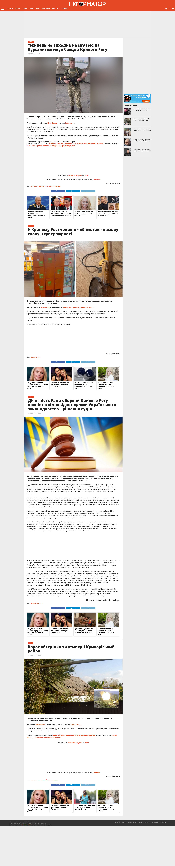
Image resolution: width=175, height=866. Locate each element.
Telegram (78, 175)
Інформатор (69, 123)
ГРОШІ (31, 9)
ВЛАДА (25, 9)
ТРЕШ (38, 9)
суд (41, 603)
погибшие (57, 186)
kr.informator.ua (26, 824)
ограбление (35, 357)
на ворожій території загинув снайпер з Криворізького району (51, 146)
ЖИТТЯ (17, 9)
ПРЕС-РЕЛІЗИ (46, 9)
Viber (87, 175)
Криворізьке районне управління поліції (78, 307)
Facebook (71, 175)
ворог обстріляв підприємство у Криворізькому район (74, 735)
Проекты (65, 9)
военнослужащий (37, 186)
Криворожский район (44, 780)
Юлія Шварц (52, 123)
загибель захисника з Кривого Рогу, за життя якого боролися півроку (76, 144)
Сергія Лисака (75, 725)
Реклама (56, 9)
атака (33, 780)
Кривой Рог (49, 186)
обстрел (55, 780)
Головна (10, 9)
